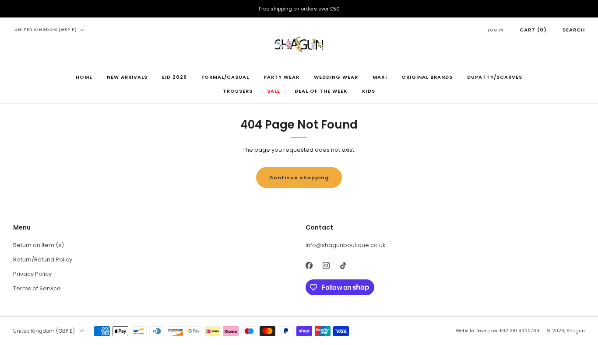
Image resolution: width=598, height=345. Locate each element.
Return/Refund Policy (42, 259)
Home (84, 76)
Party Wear (281, 76)
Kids (368, 90)
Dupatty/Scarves (494, 76)
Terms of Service (37, 288)
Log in (496, 30)
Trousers (238, 90)
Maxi (380, 76)
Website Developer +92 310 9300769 (497, 331)
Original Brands (427, 76)
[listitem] (299, 9)
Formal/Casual (225, 76)
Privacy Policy (32, 274)
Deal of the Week (321, 90)
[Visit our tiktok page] (343, 265)
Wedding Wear (336, 76)
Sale (273, 90)
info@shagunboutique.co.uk (346, 245)
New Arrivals (127, 76)
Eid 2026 (174, 76)
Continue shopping (299, 177)
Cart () (533, 29)
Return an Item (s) (38, 245)
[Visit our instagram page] (325, 265)
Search (574, 29)
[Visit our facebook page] (308, 265)
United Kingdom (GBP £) (45, 29)
